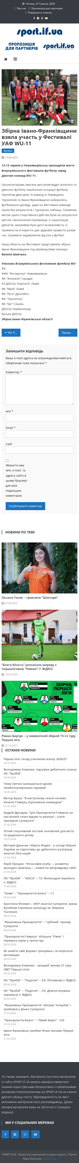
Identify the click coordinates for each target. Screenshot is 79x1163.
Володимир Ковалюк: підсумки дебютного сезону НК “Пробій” (40, 771)
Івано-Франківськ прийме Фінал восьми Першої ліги (39, 1033)
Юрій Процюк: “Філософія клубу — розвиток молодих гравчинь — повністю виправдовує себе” (40, 866)
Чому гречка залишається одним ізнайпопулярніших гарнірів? (28, 786)
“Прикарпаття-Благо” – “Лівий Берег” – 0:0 (34, 1020)
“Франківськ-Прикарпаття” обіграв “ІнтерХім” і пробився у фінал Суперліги (37, 1007)
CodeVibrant (49, 1158)
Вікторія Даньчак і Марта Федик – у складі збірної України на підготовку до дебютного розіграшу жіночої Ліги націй (40, 849)
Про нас (21, 8)
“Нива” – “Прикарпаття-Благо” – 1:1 (29, 893)
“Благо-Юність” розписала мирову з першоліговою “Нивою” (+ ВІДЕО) (29, 667)
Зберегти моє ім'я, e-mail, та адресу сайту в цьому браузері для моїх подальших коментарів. (16, 480)
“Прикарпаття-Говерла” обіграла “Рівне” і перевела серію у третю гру (34, 938)
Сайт (9, 444)
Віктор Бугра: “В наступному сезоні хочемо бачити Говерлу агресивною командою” (35, 800)
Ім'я (9, 411)
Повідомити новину (40, 12)
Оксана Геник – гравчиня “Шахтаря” (30, 597)
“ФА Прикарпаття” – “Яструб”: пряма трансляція (14, 332)
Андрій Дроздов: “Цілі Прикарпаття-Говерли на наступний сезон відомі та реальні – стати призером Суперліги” (38, 817)
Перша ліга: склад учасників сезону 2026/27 (35, 759)
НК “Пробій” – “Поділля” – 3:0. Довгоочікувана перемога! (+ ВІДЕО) (37, 993)
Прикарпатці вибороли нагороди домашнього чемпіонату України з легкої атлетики (70, 332)
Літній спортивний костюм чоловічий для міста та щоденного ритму (39, 833)
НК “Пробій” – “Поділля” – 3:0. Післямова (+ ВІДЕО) (40, 980)
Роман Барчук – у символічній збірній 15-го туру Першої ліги (39, 738)
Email (11, 428)
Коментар (14, 372)
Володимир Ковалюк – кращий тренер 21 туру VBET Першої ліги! (38, 967)
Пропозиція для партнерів (47, 8)
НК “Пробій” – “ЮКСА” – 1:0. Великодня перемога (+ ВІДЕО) (39, 880)
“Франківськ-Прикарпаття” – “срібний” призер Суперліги (37, 924)
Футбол (8, 150)
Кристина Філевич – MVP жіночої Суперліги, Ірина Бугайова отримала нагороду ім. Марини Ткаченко (40, 908)
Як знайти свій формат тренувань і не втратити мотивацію (38, 953)
